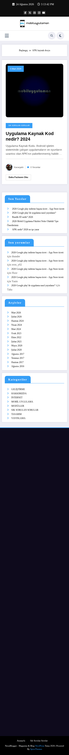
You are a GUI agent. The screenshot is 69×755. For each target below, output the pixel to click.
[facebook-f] (25, 12)
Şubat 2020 (16, 349)
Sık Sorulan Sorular (39, 741)
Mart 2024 (16, 329)
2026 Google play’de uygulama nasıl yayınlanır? (34, 212)
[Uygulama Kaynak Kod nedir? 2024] (34, 90)
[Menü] (6, 36)
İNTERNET (16, 397)
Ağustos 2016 (17, 366)
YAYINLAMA (18, 418)
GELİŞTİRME (18, 389)
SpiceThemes (36, 749)
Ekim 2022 (16, 337)
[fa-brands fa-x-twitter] (30, 12)
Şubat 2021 (16, 341)
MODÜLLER (17, 406)
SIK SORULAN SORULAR (19, 125)
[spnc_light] (60, 35)
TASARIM (16, 414)
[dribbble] (34, 12)
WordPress (39, 746)
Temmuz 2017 (17, 358)
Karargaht (18, 167)
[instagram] (39, 12)
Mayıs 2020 (16, 345)
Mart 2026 (16, 312)
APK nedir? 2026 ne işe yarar (25, 229)
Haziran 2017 (17, 362)
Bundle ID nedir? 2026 (22, 217)
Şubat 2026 (16, 316)
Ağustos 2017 (17, 354)
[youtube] (43, 12)
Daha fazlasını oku (18, 177)
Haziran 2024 (17, 321)
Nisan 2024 (16, 325)
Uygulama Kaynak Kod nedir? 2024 (30, 136)
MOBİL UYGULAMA (22, 401)
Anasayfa (21, 741)
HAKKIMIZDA (19, 393)
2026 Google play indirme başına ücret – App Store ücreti (38, 208)
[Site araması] (52, 36)
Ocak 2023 (16, 333)
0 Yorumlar (35, 167)
